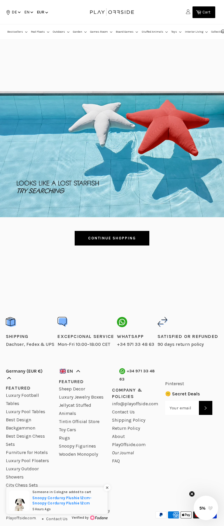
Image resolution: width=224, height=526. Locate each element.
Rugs (64, 438)
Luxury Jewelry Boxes (81, 397)
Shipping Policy (128, 420)
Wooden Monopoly (78, 454)
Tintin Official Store (79, 421)
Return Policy (126, 428)
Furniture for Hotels (27, 452)
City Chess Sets (22, 485)
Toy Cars (67, 429)
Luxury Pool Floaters (27, 460)
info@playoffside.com (135, 403)
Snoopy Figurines (77, 446)
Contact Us (123, 412)
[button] (28, 12)
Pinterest (174, 383)
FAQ (116, 461)
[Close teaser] (192, 494)
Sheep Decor (72, 389)
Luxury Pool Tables (25, 411)
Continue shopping (112, 238)
